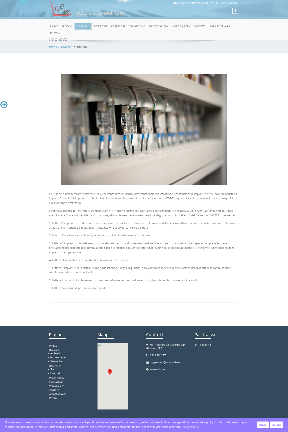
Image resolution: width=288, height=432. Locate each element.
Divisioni (82, 26)
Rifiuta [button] (262, 425)
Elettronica (56, 361)
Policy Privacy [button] (190, 427)
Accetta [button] (276, 425)
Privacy (55, 32)
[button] (110, 372)
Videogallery (181, 26)
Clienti (53, 369)
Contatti (200, 26)
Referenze (101, 26)
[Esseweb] (95, 8)
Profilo (66, 26)
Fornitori (118, 26)
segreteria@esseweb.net (196, 3)
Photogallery (158, 26)
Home (54, 26)
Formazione (136, 26)
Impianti (55, 353)
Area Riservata (220, 26)
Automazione (58, 357)
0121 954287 (228, 3)
